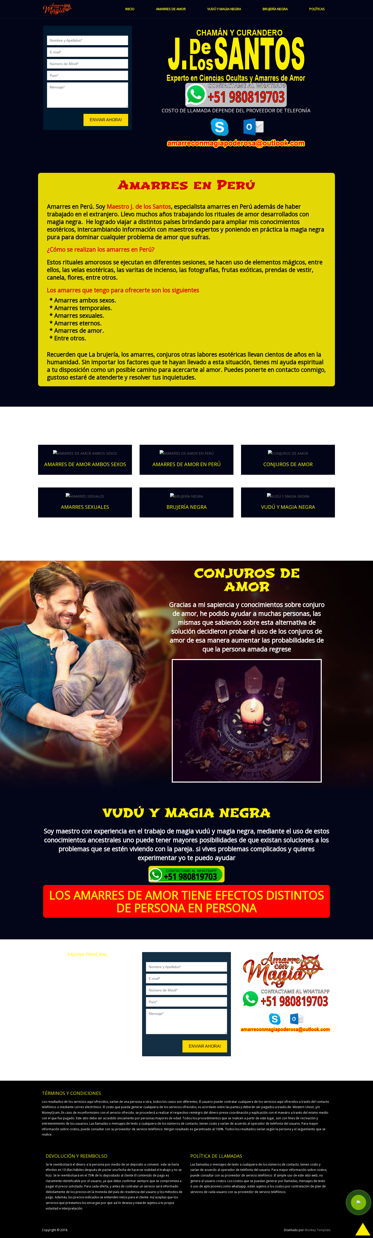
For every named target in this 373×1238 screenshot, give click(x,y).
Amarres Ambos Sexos (87, 983)
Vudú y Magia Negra (87, 1016)
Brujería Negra (87, 1008)
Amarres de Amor (87, 966)
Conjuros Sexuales (87, 999)
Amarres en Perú (88, 974)
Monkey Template (317, 1230)
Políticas (87, 1024)
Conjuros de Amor (87, 991)
